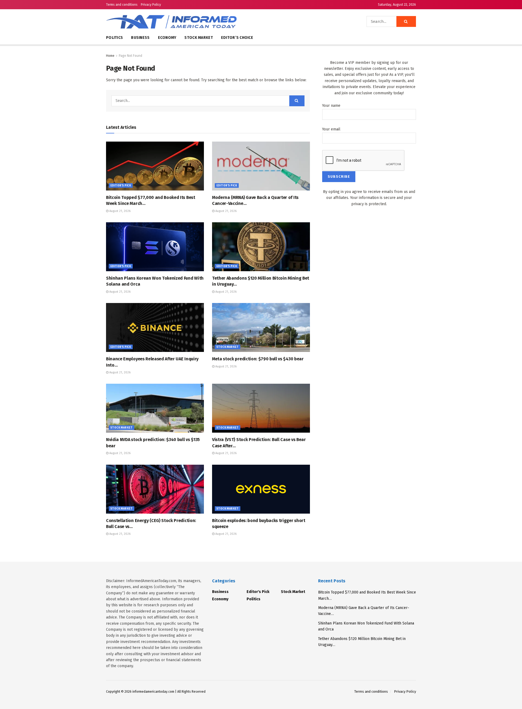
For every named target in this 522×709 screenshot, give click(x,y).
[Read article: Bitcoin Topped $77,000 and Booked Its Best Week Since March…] (155, 166)
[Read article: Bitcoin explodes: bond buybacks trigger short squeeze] (261, 489)
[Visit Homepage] (187, 21)
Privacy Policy (151, 5)
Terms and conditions (122, 5)
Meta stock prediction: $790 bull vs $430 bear (258, 358)
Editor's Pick (120, 185)
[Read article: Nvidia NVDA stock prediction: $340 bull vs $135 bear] (155, 408)
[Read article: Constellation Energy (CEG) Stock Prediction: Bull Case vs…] (155, 489)
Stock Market (198, 37)
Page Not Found (130, 56)
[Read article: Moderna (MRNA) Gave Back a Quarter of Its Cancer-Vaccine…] (261, 166)
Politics (114, 37)
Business (140, 37)
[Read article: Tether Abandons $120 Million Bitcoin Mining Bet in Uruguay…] (261, 246)
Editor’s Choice (237, 37)
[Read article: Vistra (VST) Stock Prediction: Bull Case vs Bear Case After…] (261, 408)
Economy (167, 37)
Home (110, 56)
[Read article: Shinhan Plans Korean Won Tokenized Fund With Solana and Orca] (155, 246)
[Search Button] (406, 21)
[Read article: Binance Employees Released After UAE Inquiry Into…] (155, 327)
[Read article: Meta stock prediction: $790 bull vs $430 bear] (261, 327)
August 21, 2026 (119, 211)
